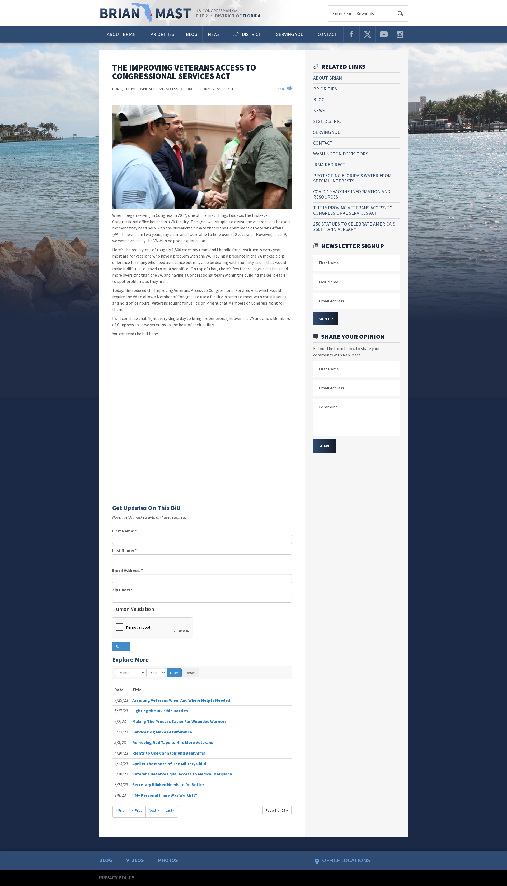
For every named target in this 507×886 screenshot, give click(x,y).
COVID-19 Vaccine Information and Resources (351, 194)
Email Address (331, 301)
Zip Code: (122, 589)
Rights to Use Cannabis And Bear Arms (168, 753)
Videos (135, 860)
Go (400, 13)
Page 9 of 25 (276, 810)
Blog (191, 34)
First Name (329, 262)
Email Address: (127, 570)
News (214, 34)
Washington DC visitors (340, 154)
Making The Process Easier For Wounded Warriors (179, 721)
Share (324, 445)
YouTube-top (384, 34)
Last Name (328, 281)
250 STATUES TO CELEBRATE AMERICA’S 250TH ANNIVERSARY (354, 226)
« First (120, 810)
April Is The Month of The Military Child (169, 763)
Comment (328, 407)
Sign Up (325, 318)
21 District (246, 34)
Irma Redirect (329, 165)
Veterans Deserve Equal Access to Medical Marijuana (182, 774)
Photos (168, 860)
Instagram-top (400, 34)
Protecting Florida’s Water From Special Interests (352, 178)
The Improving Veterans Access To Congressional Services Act (178, 88)
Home (116, 88)
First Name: (124, 531)
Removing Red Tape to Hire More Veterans (172, 742)
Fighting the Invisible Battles (160, 710)
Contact (327, 34)
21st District (328, 121)
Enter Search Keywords (353, 13)
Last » (170, 810)
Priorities (162, 34)
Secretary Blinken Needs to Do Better (168, 784)
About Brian (121, 34)
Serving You (290, 34)
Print (281, 88)
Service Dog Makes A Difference (162, 731)
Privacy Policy (116, 877)
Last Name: (124, 550)
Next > (154, 810)
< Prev (137, 810)
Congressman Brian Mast (147, 13)
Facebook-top (351, 34)
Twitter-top (367, 34)
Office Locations (346, 860)
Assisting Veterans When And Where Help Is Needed (181, 700)
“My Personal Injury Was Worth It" (164, 795)
